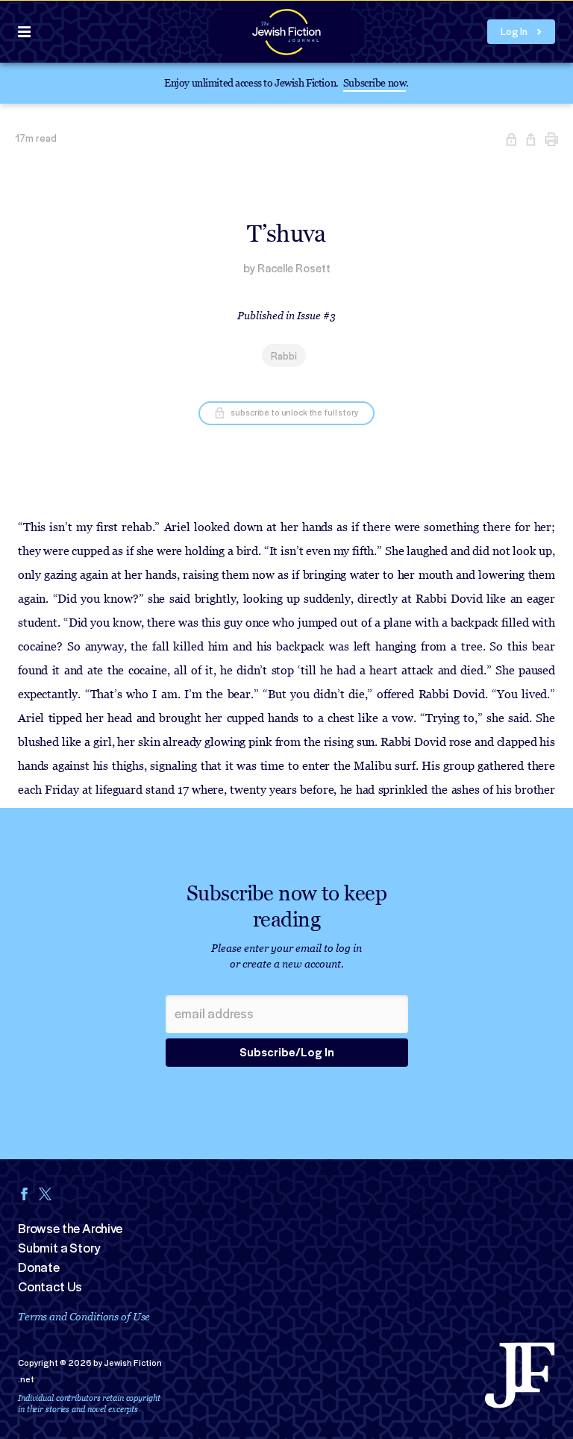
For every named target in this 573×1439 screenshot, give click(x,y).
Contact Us (50, 1286)
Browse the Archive (70, 1228)
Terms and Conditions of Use (84, 1316)
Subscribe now (375, 82)
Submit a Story (59, 1248)
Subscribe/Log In (286, 1052)
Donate (39, 1267)
